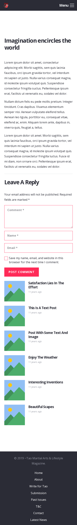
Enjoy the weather (43, 357)
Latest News (38, 520)
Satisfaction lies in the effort (46, 285)
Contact (38, 513)
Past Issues (38, 500)
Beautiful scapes (41, 406)
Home (39, 473)
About (38, 479)
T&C (38, 506)
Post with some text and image (48, 334)
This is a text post (42, 307)
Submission (38, 493)
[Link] (11, 5)
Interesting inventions (45, 382)
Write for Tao (38, 486)
